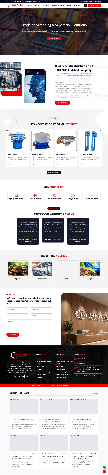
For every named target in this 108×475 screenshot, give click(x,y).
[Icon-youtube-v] (23, 376)
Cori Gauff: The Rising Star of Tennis (54, 456)
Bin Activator (61, 155)
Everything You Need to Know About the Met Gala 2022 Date (52, 421)
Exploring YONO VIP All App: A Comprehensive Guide (82, 457)
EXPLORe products (54, 38)
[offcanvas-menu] (85, 5)
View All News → (93, 393)
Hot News (33, 417)
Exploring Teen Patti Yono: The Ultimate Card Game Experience (22, 457)
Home (30, 5)
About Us (36, 5)
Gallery (69, 5)
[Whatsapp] (27, 376)
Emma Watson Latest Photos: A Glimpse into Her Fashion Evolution (84, 421)
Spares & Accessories (58, 5)
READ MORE (14, 164)
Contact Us (77, 5)
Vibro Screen (12, 155)
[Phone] (104, 471)
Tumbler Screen (37, 155)
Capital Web (73, 385)
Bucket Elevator (86, 155)
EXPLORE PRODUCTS (62, 102)
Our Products (45, 5)
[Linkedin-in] (19, 376)
